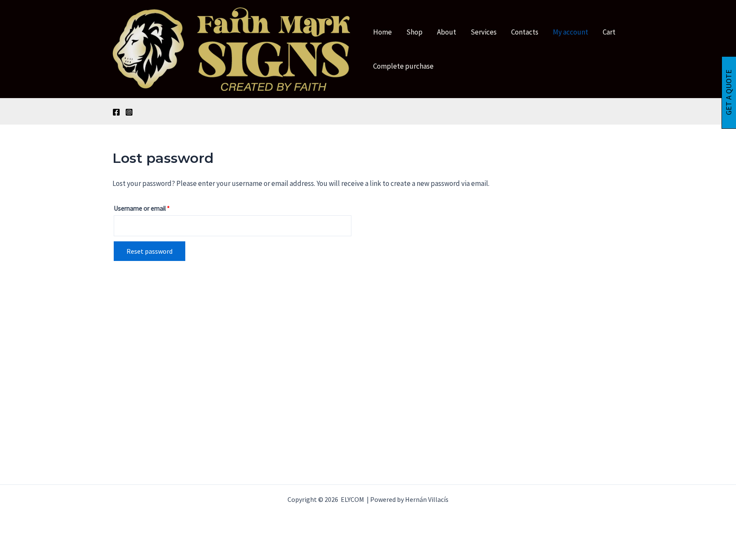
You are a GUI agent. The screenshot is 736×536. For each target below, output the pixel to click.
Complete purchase (403, 66)
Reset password (149, 251)
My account (570, 32)
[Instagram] (129, 112)
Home (382, 32)
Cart (609, 32)
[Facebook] (116, 112)
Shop (414, 32)
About (446, 32)
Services (484, 32)
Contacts (524, 32)
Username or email (153, 207)
